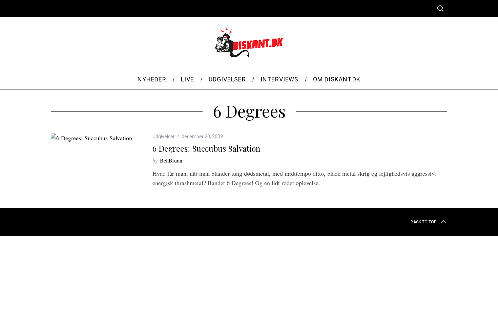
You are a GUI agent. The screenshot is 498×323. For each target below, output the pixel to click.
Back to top (423, 222)
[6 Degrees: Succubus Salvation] (91, 138)
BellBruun (171, 160)
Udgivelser (163, 136)
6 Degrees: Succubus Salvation (206, 148)
